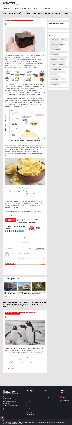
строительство (54, 52)
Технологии (7, 8)
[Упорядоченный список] (20, 258)
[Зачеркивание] (18, 258)
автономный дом (55, 77)
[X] (9, 231)
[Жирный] (12, 258)
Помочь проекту (38, 228)
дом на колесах (54, 39)
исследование (54, 54)
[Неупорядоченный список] (22, 258)
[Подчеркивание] (16, 258)
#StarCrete (7, 20)
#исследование (29, 20)
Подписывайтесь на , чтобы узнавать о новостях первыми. (29, 220)
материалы (53, 74)
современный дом (55, 84)
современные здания (56, 69)
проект (60, 42)
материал (64, 66)
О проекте (46, 393)
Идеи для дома (30, 414)
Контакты (46, 400)
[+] (31, 258)
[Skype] (21, 231)
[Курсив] (14, 258)
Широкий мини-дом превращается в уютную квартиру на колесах (9, 293)
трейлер (53, 64)
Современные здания (32, 395)
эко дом (62, 59)
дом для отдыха (54, 57)
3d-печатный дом (55, 81)
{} (29, 258)
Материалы (16, 8)
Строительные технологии (33, 393)
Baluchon (53, 72)
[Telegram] (23, 231)
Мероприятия (30, 410)
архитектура (62, 72)
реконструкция (54, 66)
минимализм (54, 59)
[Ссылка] (28, 258)
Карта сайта (47, 398)
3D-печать (61, 64)
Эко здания (29, 408)
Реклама (46, 395)
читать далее (10, 368)
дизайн (53, 42)
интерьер (64, 52)
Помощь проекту (48, 402)
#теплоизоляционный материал (12, 314)
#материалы (16, 312)
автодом (64, 57)
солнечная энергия (55, 49)
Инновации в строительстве (12, 420)
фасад (64, 81)
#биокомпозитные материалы (18, 20)
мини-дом (64, 39)
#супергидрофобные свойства (27, 312)
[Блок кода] (26, 258)
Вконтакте (66, 400)
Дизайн (28, 402)
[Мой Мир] (7, 231)
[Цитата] (24, 258)
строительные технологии (57, 44)
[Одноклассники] (11, 231)
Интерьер (29, 400)
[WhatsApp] (19, 231)
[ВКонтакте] (5, 231)
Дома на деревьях (45, 8)
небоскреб (53, 62)
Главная (5, 16)
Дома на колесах (32, 8)
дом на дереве (54, 79)
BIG (62, 79)
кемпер (61, 62)
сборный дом (54, 47)
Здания (24, 8)
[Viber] (17, 231)
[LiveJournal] (15, 231)
